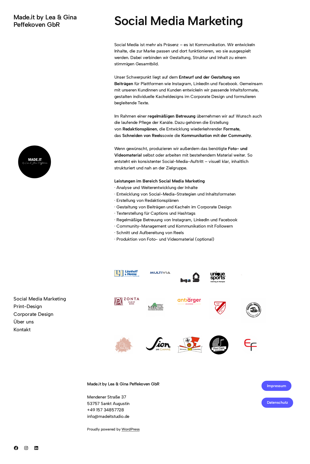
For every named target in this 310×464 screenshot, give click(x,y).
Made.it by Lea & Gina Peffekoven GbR (45, 20)
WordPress (130, 429)
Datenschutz (277, 402)
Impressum (276, 386)
